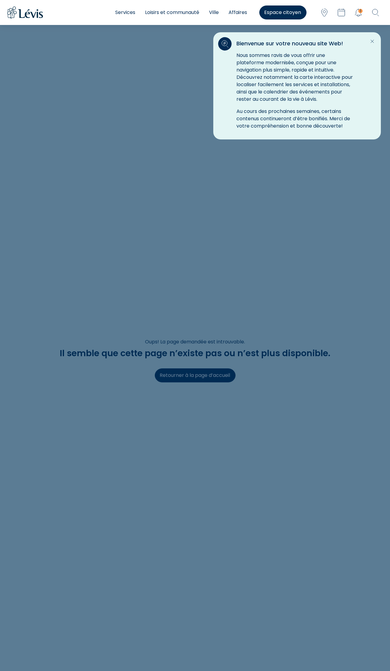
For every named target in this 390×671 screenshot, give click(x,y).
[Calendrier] (341, 12)
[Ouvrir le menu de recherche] (375, 12)
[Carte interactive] (324, 12)
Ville (214, 12)
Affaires (238, 12)
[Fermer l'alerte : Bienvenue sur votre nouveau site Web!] (372, 41)
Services (125, 12)
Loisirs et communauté (172, 12)
